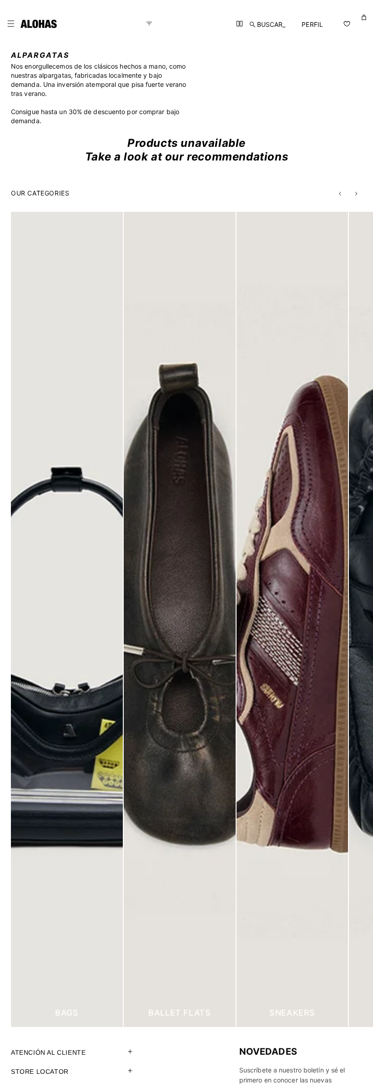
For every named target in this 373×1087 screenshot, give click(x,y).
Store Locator (40, 1071)
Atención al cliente (48, 1052)
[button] (11, 24)
